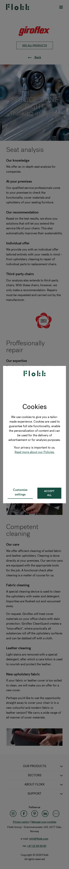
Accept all (49, 493)
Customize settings (20, 492)
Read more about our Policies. (35, 452)
